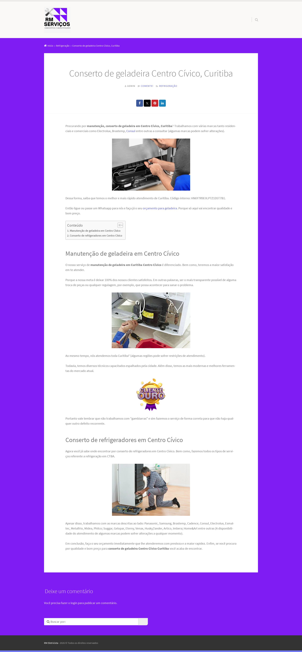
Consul (130, 131)
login (74, 603)
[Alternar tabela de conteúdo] (118, 225)
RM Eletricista (51, 642)
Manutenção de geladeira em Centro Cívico (95, 230)
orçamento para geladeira (160, 208)
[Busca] (253, 16)
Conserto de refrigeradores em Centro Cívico (96, 235)
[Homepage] (57, 20)
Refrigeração (168, 85)
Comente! (147, 85)
